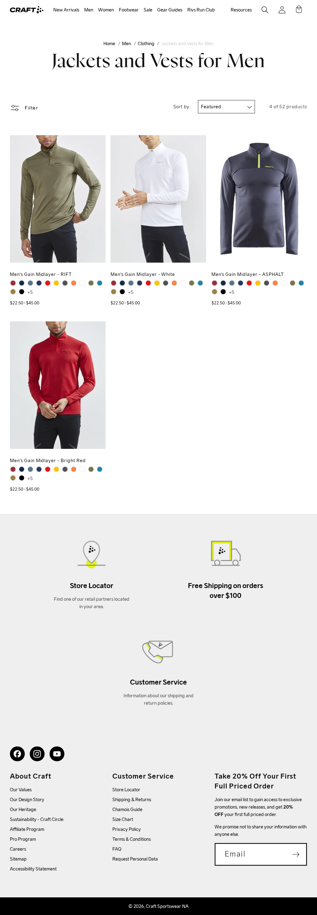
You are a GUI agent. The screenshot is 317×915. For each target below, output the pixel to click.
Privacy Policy (126, 829)
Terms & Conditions (131, 839)
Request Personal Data (135, 859)
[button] (66, 10)
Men (88, 10)
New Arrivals (66, 10)
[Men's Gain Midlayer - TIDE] (22, 283)
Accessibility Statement (33, 869)
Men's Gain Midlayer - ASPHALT (247, 274)
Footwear (129, 10)
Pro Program (23, 839)
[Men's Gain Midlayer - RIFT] (91, 283)
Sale (148, 10)
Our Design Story (27, 799)
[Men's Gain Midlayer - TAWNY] (56, 283)
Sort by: (182, 107)
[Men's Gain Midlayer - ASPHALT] (65, 283)
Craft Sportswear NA (167, 906)
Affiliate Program (27, 829)
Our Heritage (23, 809)
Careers (18, 849)
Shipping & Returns (131, 799)
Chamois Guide (127, 809)
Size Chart (122, 819)
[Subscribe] (296, 854)
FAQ (116, 849)
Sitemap (18, 859)
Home (109, 43)
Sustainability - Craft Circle (36, 819)
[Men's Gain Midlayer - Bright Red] (48, 283)
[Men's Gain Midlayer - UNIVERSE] (100, 283)
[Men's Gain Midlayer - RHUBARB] (13, 283)
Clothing (146, 43)
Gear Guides (169, 10)
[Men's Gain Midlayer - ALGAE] (13, 292)
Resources (241, 10)
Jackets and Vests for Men (187, 43)
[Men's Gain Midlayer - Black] (22, 292)
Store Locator (126, 790)
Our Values (21, 790)
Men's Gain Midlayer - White (143, 274)
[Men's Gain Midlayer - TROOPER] (30, 283)
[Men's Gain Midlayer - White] (82, 283)
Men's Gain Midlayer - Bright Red (48, 460)
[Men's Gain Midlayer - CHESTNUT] (74, 283)
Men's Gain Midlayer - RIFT (41, 274)
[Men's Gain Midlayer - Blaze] (39, 283)
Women (106, 10)
